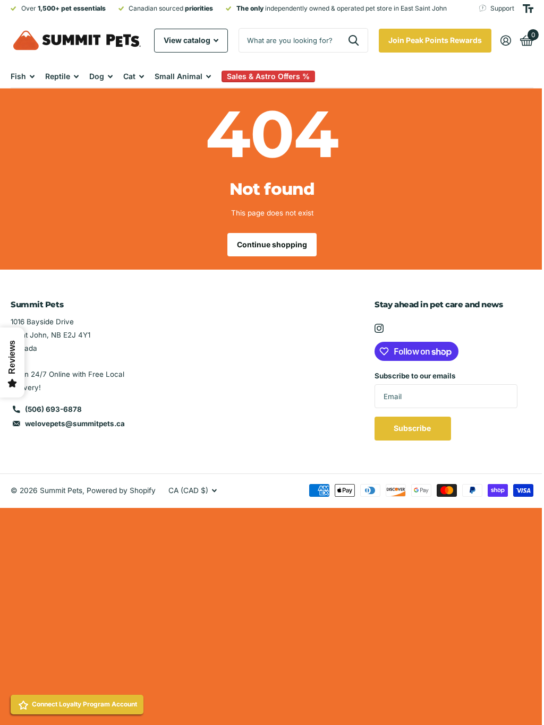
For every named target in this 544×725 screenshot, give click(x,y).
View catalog (188, 40)
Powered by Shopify (121, 490)
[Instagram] (373, 328)
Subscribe (407, 428)
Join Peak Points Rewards (427, 40)
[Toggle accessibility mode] (520, 8)
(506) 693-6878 (53, 409)
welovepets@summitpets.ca (75, 423)
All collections (23, 76)
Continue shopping (268, 244)
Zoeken (345, 40)
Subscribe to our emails (409, 376)
